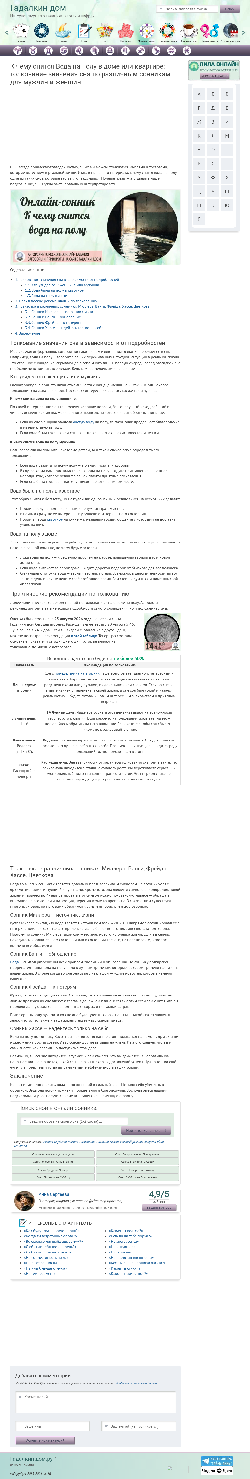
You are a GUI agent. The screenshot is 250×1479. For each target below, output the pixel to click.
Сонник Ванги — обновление (53, 317)
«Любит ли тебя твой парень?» (50, 1246)
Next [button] (243, 30)
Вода (14, 961)
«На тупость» (120, 1252)
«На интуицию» (122, 1246)
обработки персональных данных (136, 1383)
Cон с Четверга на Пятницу (138, 1170)
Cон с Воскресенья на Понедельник (137, 1154)
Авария (48, 1142)
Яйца (160, 1142)
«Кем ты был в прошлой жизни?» (137, 1262)
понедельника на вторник (77, 673)
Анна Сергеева (54, 1194)
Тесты (84, 41)
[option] (20, 35)
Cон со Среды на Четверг (53, 1170)
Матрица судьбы (147, 41)
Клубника (60, 1142)
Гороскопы (41, 41)
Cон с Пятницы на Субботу (53, 1177)
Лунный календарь (231, 41)
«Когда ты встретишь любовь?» (50, 1235)
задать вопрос (159, 1207)
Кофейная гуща (189, 41)
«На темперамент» (40, 1273)
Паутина (102, 1142)
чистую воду (83, 421)
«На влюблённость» (41, 1262)
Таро (104, 41)
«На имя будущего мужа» (45, 1268)
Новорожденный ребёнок (126, 1142)
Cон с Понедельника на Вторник (53, 1161)
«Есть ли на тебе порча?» (130, 1235)
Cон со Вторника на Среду (137, 1161)
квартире (55, 519)
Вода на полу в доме (46, 295)
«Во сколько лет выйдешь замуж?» (53, 1241)
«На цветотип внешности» (131, 1257)
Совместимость (210, 41)
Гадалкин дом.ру (31, 1459)
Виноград (20, 1146)
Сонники (62, 41)
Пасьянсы (125, 41)
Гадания (21, 41)
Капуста (150, 1142)
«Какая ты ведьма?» (126, 1230)
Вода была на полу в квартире (54, 290)
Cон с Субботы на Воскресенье (137, 1177)
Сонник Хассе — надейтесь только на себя (64, 327)
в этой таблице (84, 635)
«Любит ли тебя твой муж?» (47, 1252)
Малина (73, 1142)
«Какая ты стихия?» (125, 1268)
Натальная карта (168, 41)
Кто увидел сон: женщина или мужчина (62, 284)
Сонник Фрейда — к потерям (53, 322)
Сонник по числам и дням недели (53, 1154)
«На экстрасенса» (124, 1241)
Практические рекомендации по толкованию (56, 300)
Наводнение (87, 1142)
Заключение (27, 333)
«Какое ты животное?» (128, 1273)
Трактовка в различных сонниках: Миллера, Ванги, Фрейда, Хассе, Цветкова (82, 306)
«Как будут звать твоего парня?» (52, 1230)
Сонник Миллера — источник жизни (59, 311)
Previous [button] (6, 30)
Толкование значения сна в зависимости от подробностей (67, 279)
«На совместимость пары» (46, 1257)
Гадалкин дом (38, 8)
